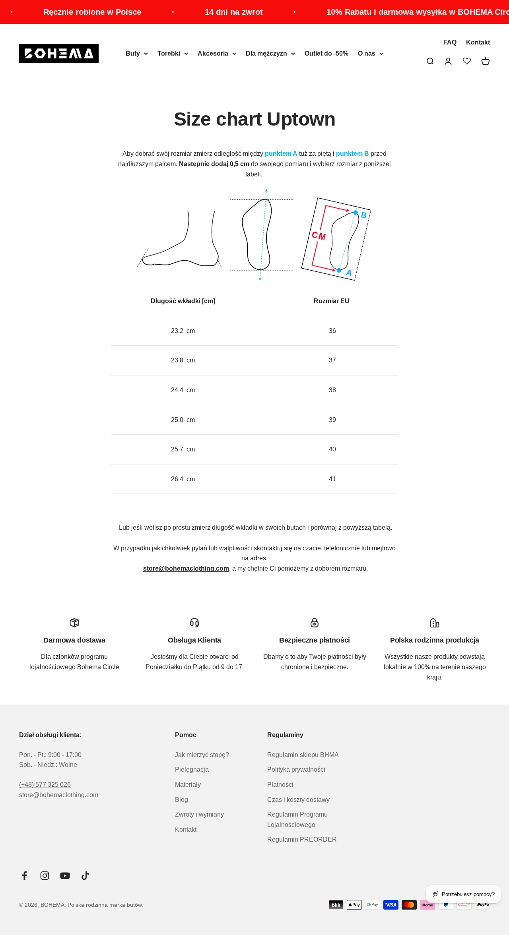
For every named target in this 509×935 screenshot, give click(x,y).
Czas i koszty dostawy (298, 799)
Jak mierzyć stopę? (202, 754)
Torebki (168, 53)
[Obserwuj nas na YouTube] (65, 875)
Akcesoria (213, 53)
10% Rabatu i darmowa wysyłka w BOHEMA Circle (410, 12)
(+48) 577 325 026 (45, 784)
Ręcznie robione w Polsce (80, 12)
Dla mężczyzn (266, 53)
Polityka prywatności (296, 769)
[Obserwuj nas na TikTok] (85, 875)
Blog (181, 799)
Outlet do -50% (326, 53)
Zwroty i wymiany (199, 814)
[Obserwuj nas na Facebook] (24, 875)
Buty (133, 53)
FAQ (450, 42)
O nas (366, 53)
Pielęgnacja (192, 769)
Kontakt (478, 42)
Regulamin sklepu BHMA (303, 754)
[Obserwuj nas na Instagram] (44, 875)
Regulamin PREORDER (302, 839)
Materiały (188, 784)
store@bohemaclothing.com (58, 795)
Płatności (280, 784)
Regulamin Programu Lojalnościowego (297, 819)
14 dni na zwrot (222, 12)
